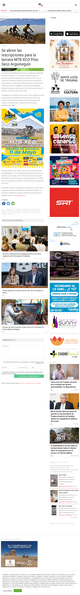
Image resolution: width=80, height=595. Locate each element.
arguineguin (9, 209)
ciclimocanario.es (19, 195)
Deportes (4, 16)
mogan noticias (17, 211)
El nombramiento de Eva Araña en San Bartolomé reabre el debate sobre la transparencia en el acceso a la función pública (64, 449)
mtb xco (25, 211)
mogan (8, 211)
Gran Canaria (74, 455)
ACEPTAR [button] (18, 590)
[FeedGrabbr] (64, 517)
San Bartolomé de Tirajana (40, 258)
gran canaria (26, 209)
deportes (17, 209)
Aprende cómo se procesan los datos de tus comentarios (30, 383)
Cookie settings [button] (7, 590)
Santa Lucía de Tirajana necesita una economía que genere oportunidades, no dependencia (64, 384)
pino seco (11, 214)
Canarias (44, 295)
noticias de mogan (16, 212)
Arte (45, 331)
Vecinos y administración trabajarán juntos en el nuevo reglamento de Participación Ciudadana (21, 255)
